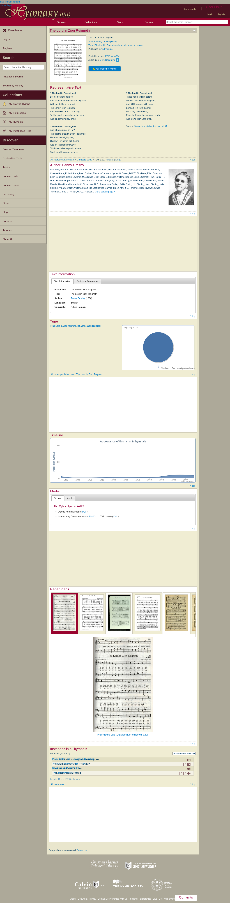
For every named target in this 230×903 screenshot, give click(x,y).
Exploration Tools (12, 158)
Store (120, 22)
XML (115, 516)
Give (155, 899)
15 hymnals (106, 49)
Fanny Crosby (77, 298)
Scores (57, 498)
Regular (109, 159)
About (73, 899)
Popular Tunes (11, 185)
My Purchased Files (20, 131)
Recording (110, 60)
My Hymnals (16, 122)
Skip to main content (10, 2)
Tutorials (7, 230)
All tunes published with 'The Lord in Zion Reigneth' (76, 374)
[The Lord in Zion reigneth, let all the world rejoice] (75, 326)
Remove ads (189, 9)
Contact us (82, 850)
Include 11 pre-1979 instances (65, 779)
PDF (107, 56)
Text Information (62, 281)
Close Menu (15, 30)
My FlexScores (17, 113)
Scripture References (87, 281)
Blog (5, 212)
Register (221, 14)
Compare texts (84, 159)
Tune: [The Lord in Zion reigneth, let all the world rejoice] (115, 45)
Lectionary (9, 194)
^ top (192, 159)
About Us (8, 239)
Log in (210, 14)
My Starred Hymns (19, 104)
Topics (6, 167)
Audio (70, 498)
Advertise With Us (118, 899)
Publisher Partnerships (140, 899)
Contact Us (103, 899)
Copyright (82, 899)
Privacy (92, 899)
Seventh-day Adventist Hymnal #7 (150, 126)
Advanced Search (13, 76)
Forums (7, 221)
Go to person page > (105, 191)
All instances (57, 784)
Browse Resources (13, 149)
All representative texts (62, 159)
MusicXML (116, 56)
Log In (6, 39)
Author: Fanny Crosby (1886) (102, 41)
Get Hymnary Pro (167, 899)
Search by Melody (13, 85)
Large (118, 159)
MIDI (102, 60)
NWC (92, 516)
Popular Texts (10, 176)
